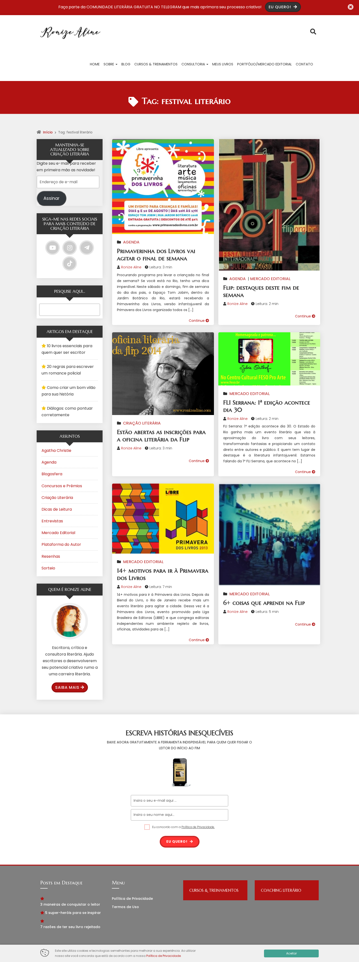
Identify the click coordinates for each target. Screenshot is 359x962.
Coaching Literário (281, 890)
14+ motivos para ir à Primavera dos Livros (162, 574)
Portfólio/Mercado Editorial (264, 64)
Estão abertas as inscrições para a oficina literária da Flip (161, 435)
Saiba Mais (67, 687)
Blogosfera (52, 474)
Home (95, 64)
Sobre (109, 64)
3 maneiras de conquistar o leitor (70, 904)
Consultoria (193, 64)
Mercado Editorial (270, 279)
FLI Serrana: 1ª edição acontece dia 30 (266, 406)
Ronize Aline (131, 267)
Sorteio (48, 568)
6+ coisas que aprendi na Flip (264, 603)
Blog (125, 64)
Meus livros (222, 64)
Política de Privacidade (132, 898)
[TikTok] (69, 263)
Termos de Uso (125, 906)
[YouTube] (52, 248)
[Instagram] (69, 248)
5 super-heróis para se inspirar (73, 912)
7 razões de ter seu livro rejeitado (70, 926)
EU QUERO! (280, 7)
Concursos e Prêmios (62, 486)
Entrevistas (52, 521)
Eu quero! (177, 841)
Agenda (131, 242)
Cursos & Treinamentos (156, 64)
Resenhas (51, 556)
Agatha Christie (56, 450)
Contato (304, 64)
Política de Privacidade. (198, 827)
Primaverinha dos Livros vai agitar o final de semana (156, 254)
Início (48, 132)
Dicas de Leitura (57, 509)
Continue (197, 320)
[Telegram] (87, 248)
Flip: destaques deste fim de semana (261, 291)
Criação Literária (142, 423)
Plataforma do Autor (61, 544)
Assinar (51, 198)
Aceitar (291, 953)
